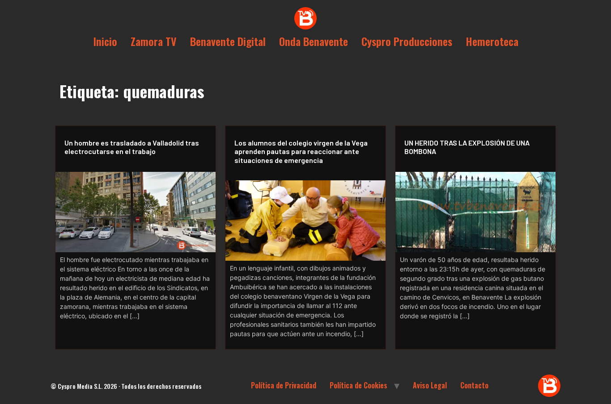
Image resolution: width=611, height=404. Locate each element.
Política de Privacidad (283, 385)
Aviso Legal (430, 385)
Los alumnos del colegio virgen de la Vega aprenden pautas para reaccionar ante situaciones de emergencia (301, 151)
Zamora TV (154, 41)
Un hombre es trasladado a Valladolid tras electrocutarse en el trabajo (131, 146)
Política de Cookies (358, 385)
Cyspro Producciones (406, 41)
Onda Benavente (313, 41)
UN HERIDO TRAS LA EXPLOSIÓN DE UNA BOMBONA (467, 146)
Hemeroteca (492, 41)
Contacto (474, 385)
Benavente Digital (228, 41)
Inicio (105, 41)
